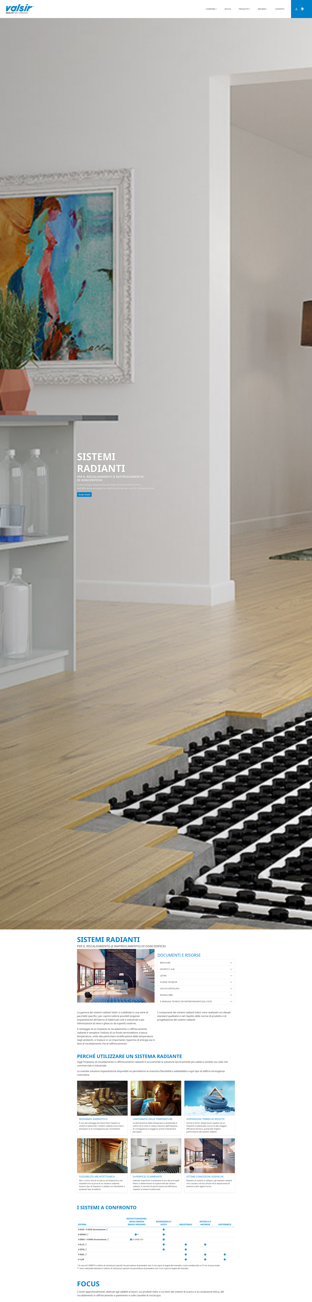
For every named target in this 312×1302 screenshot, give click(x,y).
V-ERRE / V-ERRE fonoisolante (92, 1239)
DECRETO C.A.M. (167, 969)
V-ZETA (81, 1249)
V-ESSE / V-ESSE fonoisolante (92, 1229)
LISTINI (163, 975)
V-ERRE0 (82, 1234)
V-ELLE (81, 1244)
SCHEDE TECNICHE (168, 982)
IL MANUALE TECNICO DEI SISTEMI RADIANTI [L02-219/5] (186, 1001)
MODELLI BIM (166, 995)
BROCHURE (165, 962)
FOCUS (228, 9)
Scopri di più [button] (84, 494)
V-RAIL (81, 1254)
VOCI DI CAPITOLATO (169, 988)
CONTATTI (279, 9)
